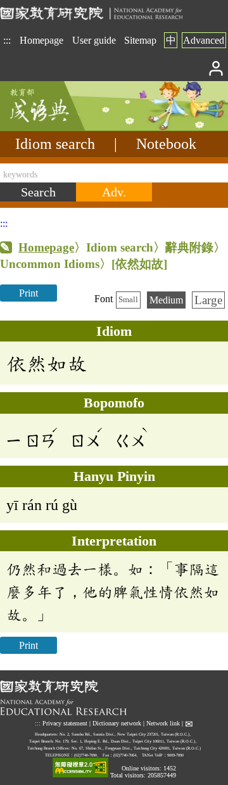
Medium (166, 300)
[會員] (216, 67)
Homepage (41, 40)
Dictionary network (116, 723)
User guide (94, 40)
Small (128, 299)
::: (7, 40)
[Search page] (63, 127)
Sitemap (140, 40)
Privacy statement (64, 723)
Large (208, 300)
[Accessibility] (80, 768)
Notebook (166, 144)
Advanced (203, 40)
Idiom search (55, 144)
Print (28, 293)
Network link (163, 723)
